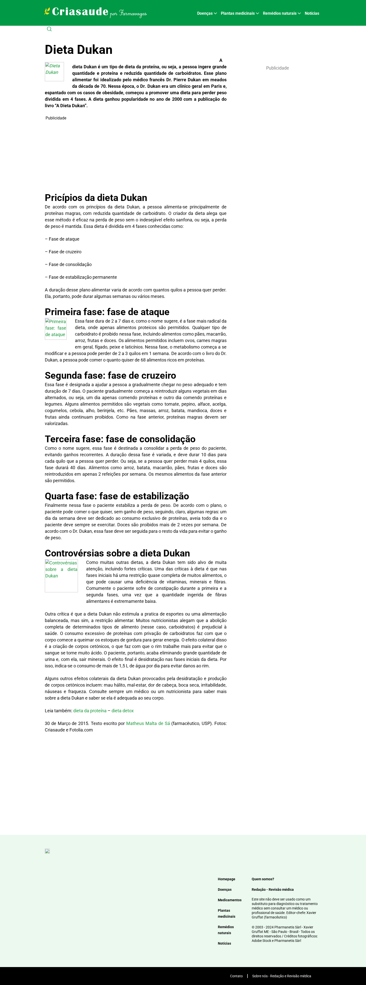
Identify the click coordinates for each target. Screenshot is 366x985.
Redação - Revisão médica (273, 890)
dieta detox (123, 710)
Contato (236, 976)
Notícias (312, 13)
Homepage (226, 879)
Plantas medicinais (238, 13)
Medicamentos (230, 900)
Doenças (205, 13)
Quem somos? (263, 879)
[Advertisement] (136, 156)
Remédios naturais (280, 13)
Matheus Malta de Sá (148, 723)
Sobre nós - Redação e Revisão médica (281, 976)
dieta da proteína (90, 710)
